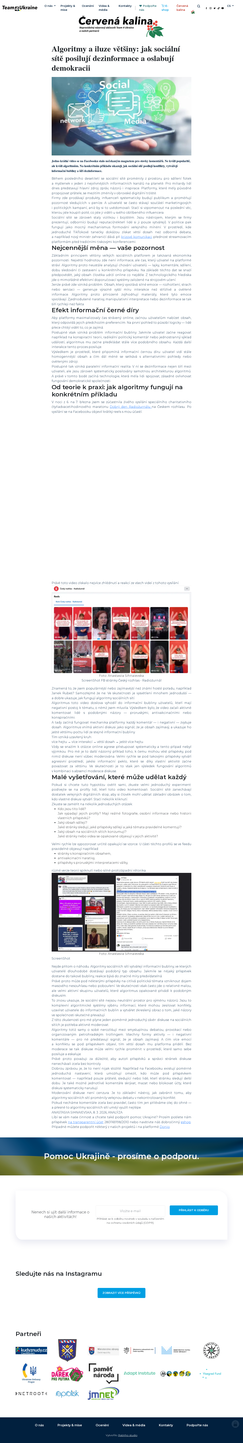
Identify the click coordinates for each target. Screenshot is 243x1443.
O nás (39, 1425)
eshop (186, 1122)
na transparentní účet (85, 1122)
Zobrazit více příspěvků (121, 1293)
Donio (165, 1127)
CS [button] (229, 6)
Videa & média (104, 8)
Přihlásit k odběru (194, 1210)
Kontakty (125, 6)
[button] (121, 629)
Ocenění (88, 6)
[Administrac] (235, 1424)
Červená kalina (182, 8)
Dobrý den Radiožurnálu (131, 407)
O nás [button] (48, 6)
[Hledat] (198, 6)
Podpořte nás (147, 8)
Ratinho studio (127, 1435)
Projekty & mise (68, 8)
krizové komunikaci (136, 237)
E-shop (165, 8)
